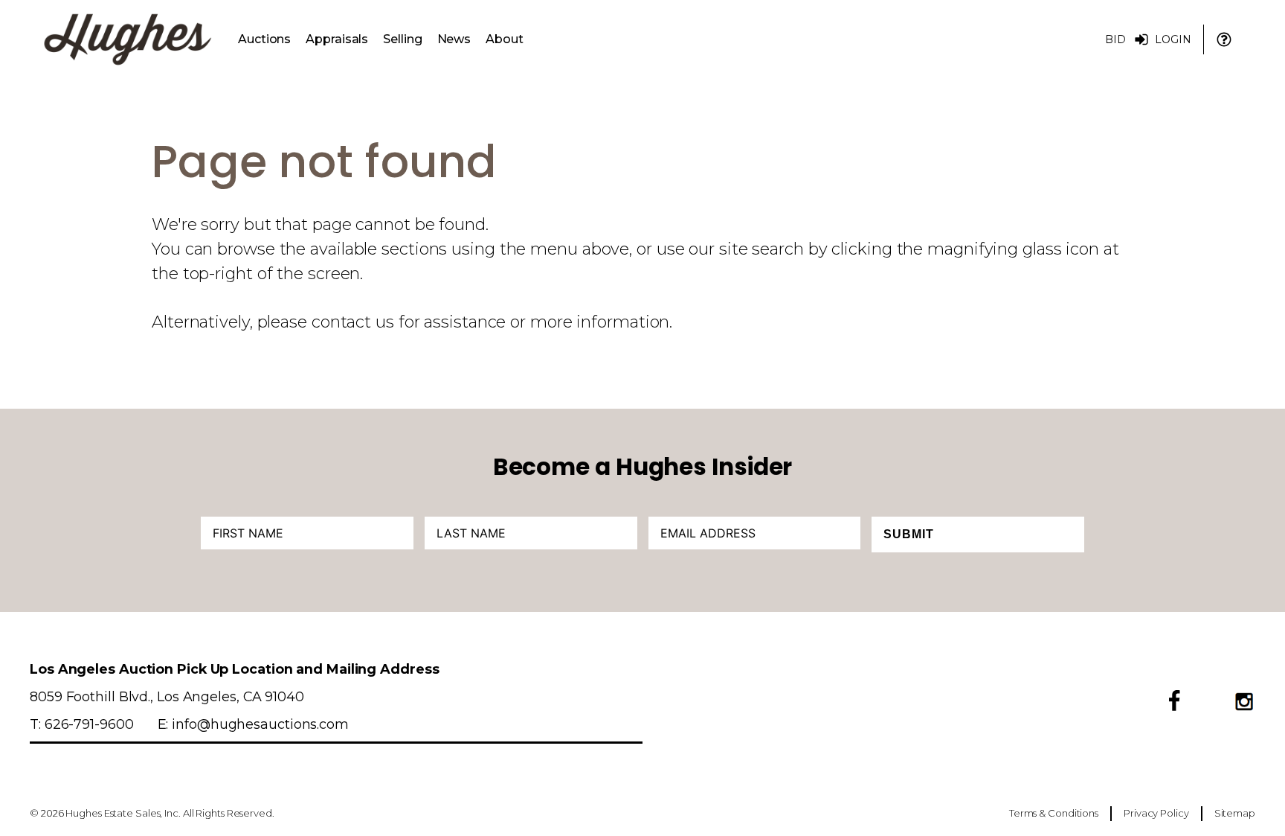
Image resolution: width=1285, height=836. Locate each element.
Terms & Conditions (1053, 813)
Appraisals (337, 39)
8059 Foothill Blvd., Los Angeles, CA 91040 (167, 696)
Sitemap (1234, 813)
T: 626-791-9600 (82, 724)
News (454, 39)
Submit (908, 534)
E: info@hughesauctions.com (253, 724)
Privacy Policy (1156, 813)
